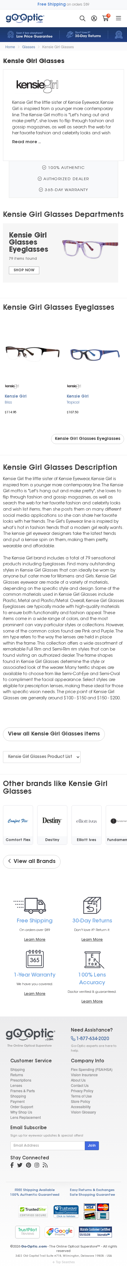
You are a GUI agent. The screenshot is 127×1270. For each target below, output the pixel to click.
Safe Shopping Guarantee (92, 1195)
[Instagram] (37, 1166)
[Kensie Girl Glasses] (33, 1037)
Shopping (18, 1095)
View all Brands (33, 861)
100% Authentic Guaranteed (34, 1195)
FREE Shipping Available (35, 1190)
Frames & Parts (22, 1090)
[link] (66, 1211)
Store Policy (80, 1101)
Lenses (16, 1085)
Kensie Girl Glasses (58, 46)
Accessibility (81, 1106)
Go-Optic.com (34, 1246)
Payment (17, 1101)
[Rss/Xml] (45, 1166)
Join (92, 1146)
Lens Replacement (25, 1117)
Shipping (17, 1069)
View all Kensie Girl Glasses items (54, 734)
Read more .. (26, 142)
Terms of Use (81, 1095)
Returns (16, 1074)
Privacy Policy (82, 1090)
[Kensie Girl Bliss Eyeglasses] (32, 354)
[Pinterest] (28, 1166)
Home (10, 46)
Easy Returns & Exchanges (92, 1190)
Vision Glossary (83, 1111)
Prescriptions (20, 1079)
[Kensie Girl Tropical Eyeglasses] (94, 354)
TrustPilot (27, 1232)
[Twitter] (19, 1166)
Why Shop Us (21, 1111)
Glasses (28, 46)
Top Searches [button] (65, 1262)
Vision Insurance (84, 1074)
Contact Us (80, 1085)
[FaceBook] (12, 1166)
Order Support (21, 1106)
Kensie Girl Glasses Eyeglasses (87, 439)
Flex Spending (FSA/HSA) (92, 1069)
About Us (78, 1079)
